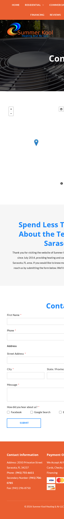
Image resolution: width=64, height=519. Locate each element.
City (9, 369)
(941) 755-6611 (25, 472)
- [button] (11, 113)
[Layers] (61, 109)
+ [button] (11, 109)
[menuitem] (15, 5)
